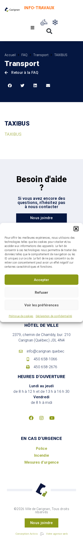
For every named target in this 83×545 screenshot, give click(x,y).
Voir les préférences (41, 305)
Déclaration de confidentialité (54, 316)
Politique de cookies (21, 316)
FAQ (24, 55)
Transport (40, 55)
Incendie (41, 455)
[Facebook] (31, 418)
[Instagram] (41, 418)
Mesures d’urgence (41, 462)
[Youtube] (51, 418)
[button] (76, 229)
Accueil (10, 55)
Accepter (41, 280)
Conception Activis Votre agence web (41, 533)
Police (41, 448)
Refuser (41, 292)
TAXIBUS (13, 134)
